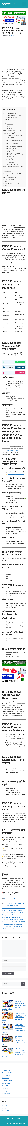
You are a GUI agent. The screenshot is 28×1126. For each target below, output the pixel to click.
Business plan (6, 1070)
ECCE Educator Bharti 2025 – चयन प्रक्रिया (12, 174)
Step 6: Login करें (12, 148)
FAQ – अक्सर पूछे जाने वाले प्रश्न (12, 183)
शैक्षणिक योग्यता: (10, 124)
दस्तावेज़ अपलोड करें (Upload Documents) (14, 162)
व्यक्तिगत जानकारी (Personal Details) (16, 153)
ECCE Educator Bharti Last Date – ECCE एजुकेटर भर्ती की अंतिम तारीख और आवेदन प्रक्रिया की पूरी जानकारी (13, 926)
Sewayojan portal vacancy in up (11, 917)
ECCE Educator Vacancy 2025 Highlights (11, 118)
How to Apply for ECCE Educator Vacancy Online (13, 910)
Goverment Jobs (9, 899)
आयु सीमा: (9, 126)
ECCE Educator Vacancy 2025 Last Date (13, 180)
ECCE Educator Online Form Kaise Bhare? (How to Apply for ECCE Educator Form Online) (13, 131)
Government (17, 899)
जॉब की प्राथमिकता (12, 159)
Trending (4, 1091)
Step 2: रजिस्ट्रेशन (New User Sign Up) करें (16, 141)
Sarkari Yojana (6, 901)
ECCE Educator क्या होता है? (10, 113)
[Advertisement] (14, 53)
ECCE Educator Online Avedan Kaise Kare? (13, 167)
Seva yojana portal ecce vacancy (11, 915)
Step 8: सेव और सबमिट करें (12, 164)
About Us (4, 1105)
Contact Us (5, 1108)
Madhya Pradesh (7, 1080)
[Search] (23, 984)
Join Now (21, 362)
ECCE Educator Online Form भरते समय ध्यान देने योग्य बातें (13, 170)
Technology (5, 1088)
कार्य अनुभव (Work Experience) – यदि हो (16, 158)
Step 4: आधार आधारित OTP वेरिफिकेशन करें (16, 145)
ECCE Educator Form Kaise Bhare (14, 903)
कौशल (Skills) (11, 156)
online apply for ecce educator (15, 912)
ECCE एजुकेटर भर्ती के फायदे (10, 177)
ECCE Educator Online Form (10, 450)
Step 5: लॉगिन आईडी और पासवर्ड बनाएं (15, 146)
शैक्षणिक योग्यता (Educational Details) (16, 154)
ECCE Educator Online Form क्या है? (13, 115)
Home (7, 1118)
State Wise (5, 1085)
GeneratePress (21, 1123)
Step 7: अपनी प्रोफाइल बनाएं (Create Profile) (14, 150)
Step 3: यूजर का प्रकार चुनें (13, 143)
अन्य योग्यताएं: (9, 128)
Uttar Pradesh (6, 1093)
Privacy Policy (6, 1111)
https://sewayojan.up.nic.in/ (16, 474)
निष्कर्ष (6, 185)
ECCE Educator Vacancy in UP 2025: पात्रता (13, 122)
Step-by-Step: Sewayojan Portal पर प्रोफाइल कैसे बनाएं (15, 136)
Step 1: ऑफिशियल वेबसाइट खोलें (14, 138)
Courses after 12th (7, 1073)
